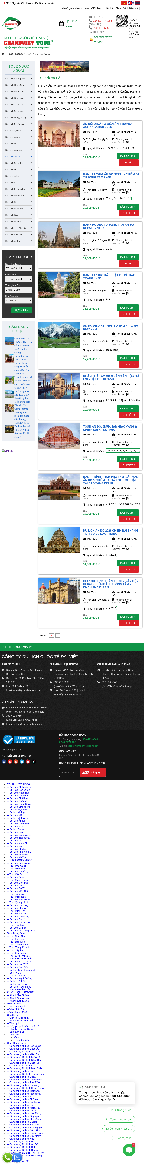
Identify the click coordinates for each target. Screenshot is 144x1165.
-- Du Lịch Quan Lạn (18, 922)
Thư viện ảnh (21, 1040)
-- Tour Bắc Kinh (16, 941)
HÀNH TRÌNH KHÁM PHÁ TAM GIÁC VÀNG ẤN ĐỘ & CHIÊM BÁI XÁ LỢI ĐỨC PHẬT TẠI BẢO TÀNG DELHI (111, 480)
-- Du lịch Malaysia (17, 812)
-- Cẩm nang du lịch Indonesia (24, 1093)
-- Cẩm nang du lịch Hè (20, 1104)
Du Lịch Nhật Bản (14, 91)
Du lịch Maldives (13, 150)
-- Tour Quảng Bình (17, 902)
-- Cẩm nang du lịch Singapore (24, 1116)
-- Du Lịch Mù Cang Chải (21, 930)
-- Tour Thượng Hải (17, 944)
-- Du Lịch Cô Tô (16, 888)
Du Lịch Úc (11, 202)
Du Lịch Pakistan (13, 234)
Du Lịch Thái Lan (14, 104)
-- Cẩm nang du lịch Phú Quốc (24, 1119)
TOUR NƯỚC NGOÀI (20, 54)
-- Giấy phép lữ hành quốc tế (23, 1026)
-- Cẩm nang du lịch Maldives (23, 1090)
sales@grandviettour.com (74, 8)
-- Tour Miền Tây (16, 910)
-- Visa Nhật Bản (16, 1009)
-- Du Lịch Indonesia (18, 837)
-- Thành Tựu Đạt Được (20, 1029)
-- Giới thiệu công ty (18, 1017)
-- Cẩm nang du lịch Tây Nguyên (25, 1127)
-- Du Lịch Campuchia (19, 834)
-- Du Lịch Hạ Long (17, 905)
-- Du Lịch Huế (15, 885)
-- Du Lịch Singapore (18, 806)
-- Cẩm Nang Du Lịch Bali (21, 1147)
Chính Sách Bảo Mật (127, 8)
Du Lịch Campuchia (15, 189)
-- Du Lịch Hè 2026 (17, 964)
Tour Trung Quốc (16, 933)
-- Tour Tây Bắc (15, 924)
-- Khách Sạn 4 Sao (18, 998)
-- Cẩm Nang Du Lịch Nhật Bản (24, 1059)
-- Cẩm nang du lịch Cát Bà (22, 1121)
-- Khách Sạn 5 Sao (18, 1000)
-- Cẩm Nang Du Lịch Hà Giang (24, 1155)
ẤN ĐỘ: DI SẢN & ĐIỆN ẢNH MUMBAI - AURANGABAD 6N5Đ (109, 125)
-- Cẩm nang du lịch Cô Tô (22, 1110)
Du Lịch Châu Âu (14, 111)
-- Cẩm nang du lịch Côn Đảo (23, 1130)
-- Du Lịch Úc (14, 840)
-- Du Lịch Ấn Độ (16, 820)
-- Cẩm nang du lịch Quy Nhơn (24, 1135)
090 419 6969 (101, 28)
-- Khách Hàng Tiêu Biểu (20, 1020)
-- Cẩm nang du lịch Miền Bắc (23, 1054)
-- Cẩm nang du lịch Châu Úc (23, 1062)
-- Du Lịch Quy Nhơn (18, 919)
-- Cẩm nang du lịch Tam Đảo (23, 1082)
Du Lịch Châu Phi (14, 163)
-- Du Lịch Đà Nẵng (17, 871)
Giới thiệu (96, 8)
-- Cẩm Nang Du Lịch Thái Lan (24, 1051)
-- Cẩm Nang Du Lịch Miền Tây (24, 1057)
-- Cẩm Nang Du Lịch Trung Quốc (25, 1074)
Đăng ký (95, 772)
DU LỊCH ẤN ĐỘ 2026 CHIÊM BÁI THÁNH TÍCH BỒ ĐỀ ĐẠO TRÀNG (110, 532)
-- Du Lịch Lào (15, 832)
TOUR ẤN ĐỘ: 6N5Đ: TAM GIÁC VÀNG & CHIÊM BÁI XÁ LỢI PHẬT (110, 428)
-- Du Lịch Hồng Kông (19, 804)
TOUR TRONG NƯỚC (19, 860)
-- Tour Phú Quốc (16, 865)
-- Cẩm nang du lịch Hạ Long (23, 1124)
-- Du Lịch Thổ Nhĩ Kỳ (19, 851)
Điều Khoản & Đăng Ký (17, 647)
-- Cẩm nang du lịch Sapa (21, 1096)
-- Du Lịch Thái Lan (17, 798)
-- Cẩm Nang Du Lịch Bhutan (23, 1149)
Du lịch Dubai (12, 176)
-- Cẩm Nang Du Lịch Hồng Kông (25, 1088)
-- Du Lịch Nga (15, 846)
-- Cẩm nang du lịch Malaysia (23, 1107)
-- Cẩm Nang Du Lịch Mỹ (21, 1141)
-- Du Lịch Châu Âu (17, 801)
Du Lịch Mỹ (11, 143)
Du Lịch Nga (11, 215)
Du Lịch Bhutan (13, 221)
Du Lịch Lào (11, 182)
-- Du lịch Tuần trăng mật (21, 969)
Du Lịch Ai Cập (13, 241)
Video (17, 1037)
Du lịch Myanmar (14, 130)
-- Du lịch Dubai (15, 829)
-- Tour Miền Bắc (16, 868)
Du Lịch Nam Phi (14, 208)
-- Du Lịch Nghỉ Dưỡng (19, 978)
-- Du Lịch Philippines (19, 787)
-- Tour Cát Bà (15, 874)
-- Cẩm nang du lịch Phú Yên (23, 1099)
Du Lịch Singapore (14, 124)
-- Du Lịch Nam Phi (17, 843)
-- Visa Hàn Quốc (16, 1006)
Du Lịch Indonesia (14, 195)
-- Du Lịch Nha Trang (18, 899)
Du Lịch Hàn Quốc (14, 85)
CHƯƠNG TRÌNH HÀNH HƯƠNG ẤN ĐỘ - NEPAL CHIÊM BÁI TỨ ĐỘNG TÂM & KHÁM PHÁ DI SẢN (110, 584)
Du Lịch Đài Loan (14, 98)
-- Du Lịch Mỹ (14, 815)
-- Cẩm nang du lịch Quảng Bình (25, 1133)
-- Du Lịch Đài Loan (18, 795)
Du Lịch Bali (11, 169)
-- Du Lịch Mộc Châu (18, 891)
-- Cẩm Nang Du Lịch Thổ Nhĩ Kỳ (25, 1152)
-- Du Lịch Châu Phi (18, 823)
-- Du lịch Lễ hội (16, 981)
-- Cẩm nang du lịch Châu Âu (23, 1048)
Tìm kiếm (22, 310)
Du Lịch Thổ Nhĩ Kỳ (15, 228)
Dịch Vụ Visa (14, 1003)
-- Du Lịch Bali (15, 826)
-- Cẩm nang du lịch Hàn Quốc (24, 1045)
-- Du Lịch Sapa (15, 877)
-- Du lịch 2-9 (14, 972)
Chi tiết (128, 162)
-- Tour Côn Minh (16, 953)
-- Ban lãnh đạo (15, 1031)
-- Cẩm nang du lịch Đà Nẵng (23, 1085)
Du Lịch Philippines (15, 78)
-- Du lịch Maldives (17, 818)
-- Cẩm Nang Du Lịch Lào (21, 1065)
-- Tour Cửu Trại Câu (18, 955)
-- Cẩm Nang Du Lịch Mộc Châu (25, 1068)
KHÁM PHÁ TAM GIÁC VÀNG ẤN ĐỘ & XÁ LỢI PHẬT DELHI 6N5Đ (111, 378)
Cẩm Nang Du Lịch (18, 329)
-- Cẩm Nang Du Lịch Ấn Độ (22, 1144)
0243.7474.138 (102, 20)
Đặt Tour (127, 156)
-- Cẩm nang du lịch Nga (20, 1138)
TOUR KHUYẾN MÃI (18, 989)
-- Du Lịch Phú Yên (17, 908)
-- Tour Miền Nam (17, 896)
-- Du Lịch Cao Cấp (17, 967)
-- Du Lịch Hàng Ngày (19, 986)
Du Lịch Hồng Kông (15, 117)
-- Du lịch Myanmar (17, 809)
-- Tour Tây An (15, 950)
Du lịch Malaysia (13, 137)
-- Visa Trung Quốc (17, 1012)
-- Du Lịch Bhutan (17, 849)
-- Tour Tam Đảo (16, 894)
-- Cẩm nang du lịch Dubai (21, 1076)
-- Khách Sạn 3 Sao (18, 995)
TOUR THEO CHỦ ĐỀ (19, 958)
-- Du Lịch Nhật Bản (18, 792)
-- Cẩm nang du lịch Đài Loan (23, 1102)
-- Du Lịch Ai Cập (16, 857)
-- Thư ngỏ (13, 1023)
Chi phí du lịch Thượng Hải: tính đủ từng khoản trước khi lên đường (23, 345)
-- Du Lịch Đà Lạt (16, 913)
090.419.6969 (120, 1096)
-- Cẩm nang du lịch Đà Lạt (22, 1071)
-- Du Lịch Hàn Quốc (18, 789)
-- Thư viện (13, 1034)
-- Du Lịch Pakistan (17, 854)
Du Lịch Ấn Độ (43, 54)
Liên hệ (109, 8)
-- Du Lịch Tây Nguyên (19, 863)
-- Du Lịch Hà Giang (18, 916)
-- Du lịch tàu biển (17, 984)
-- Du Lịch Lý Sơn (17, 927)
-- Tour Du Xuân (16, 975)
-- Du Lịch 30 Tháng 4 (19, 961)
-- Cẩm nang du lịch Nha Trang (24, 1113)
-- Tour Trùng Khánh (18, 947)
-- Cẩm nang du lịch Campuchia (24, 1079)
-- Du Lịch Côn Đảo (17, 882)
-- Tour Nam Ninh (16, 936)
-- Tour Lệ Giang (16, 939)
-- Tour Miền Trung (17, 879)
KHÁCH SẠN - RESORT (20, 992)
